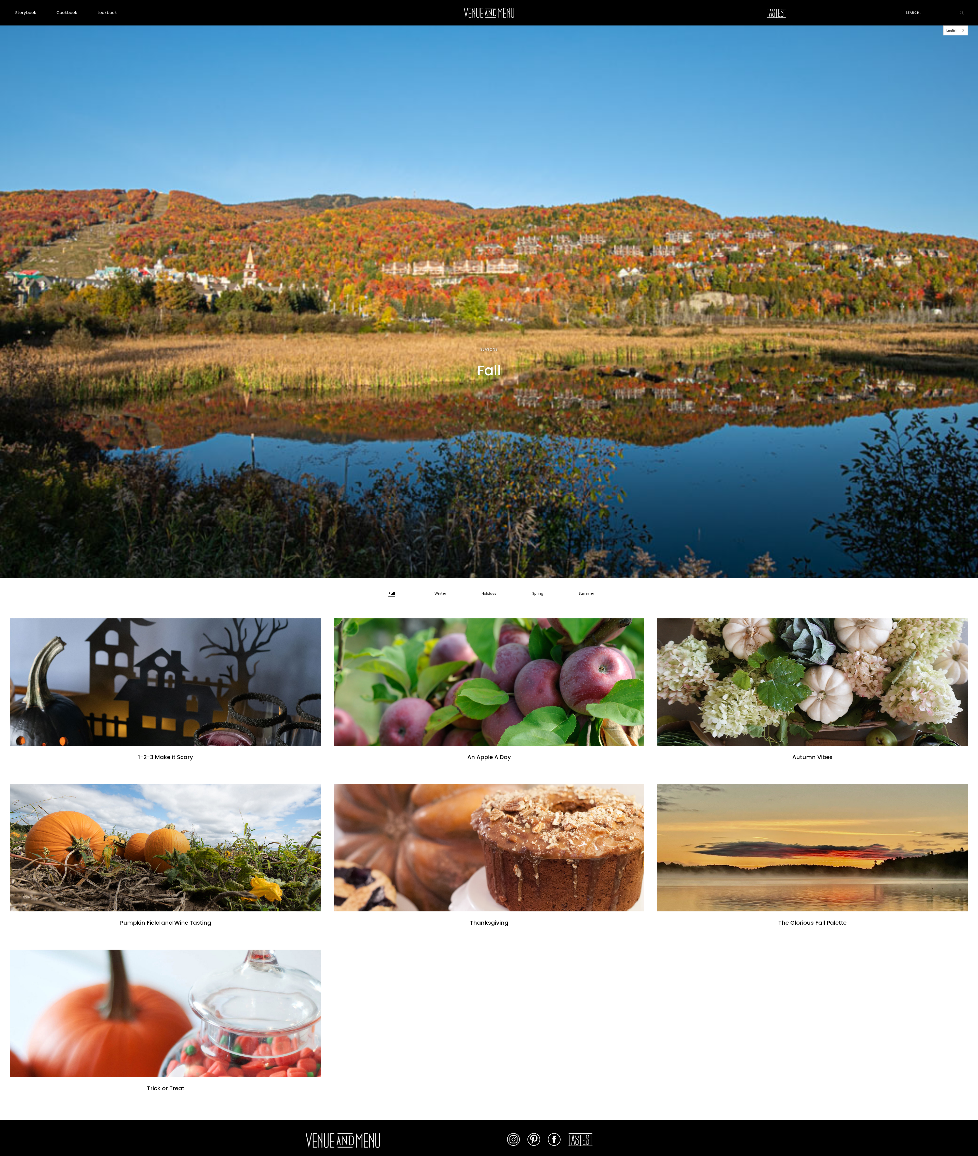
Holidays (489, 593)
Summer (586, 593)
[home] (489, 13)
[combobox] (955, 30)
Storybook (25, 13)
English (951, 30)
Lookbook (107, 13)
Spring (537, 593)
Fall (391, 593)
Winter (440, 593)
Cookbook (67, 13)
